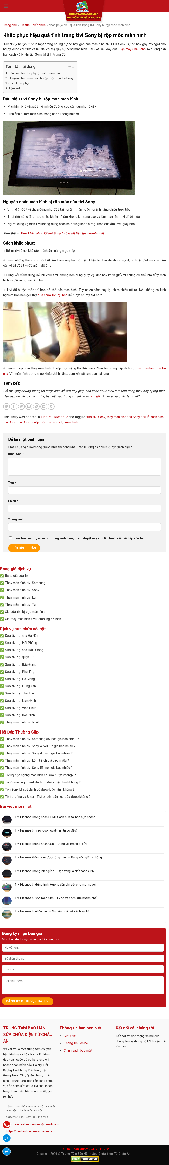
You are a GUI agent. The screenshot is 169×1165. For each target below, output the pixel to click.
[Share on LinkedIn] (43, 406)
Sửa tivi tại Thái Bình (20, 693)
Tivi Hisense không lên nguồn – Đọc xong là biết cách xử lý (54, 871)
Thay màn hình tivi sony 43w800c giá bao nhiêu (39, 746)
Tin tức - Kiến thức (33, 25)
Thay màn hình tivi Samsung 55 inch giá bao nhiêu (40, 739)
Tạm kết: (14, 88)
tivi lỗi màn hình (152, 417)
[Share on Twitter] (21, 406)
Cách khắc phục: (19, 83)
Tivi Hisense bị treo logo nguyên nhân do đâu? (46, 830)
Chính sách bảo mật (78, 1050)
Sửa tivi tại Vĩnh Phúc (20, 708)
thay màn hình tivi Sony (123, 417)
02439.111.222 (99, 1149)
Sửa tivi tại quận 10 (19, 657)
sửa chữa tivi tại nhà (52, 295)
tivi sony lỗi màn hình (62, 422)
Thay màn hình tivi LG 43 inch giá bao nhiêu (36, 760)
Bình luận (16, 454)
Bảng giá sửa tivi (17, 576)
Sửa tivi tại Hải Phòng (21, 643)
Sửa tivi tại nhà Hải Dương (24, 650)
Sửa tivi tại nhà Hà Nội (21, 636)
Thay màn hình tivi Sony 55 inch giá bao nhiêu (37, 768)
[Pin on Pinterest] (36, 406)
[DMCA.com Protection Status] (85, 1159)
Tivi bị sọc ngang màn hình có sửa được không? (39, 775)
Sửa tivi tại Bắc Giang (20, 665)
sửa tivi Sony (95, 417)
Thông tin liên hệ (76, 1043)
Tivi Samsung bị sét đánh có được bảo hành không (41, 782)
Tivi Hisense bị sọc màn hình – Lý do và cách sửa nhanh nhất (56, 898)
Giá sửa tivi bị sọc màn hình (25, 612)
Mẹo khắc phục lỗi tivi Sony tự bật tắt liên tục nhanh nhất (62, 233)
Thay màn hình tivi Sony (22, 590)
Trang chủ (10, 25)
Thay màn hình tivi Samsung (25, 583)
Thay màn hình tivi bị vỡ (22, 722)
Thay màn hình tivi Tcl (20, 605)
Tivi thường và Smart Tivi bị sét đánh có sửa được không (46, 797)
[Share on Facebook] (14, 406)
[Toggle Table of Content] (68, 67)
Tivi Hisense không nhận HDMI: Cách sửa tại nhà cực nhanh (55, 817)
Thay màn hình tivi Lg (20, 597)
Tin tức (95, 396)
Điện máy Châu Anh (132, 49)
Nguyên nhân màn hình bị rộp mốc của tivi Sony (40, 78)
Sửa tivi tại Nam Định (20, 701)
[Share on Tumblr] (51, 406)
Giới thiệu (70, 1036)
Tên (12, 482)
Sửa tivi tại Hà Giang (20, 679)
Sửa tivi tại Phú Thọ (19, 672)
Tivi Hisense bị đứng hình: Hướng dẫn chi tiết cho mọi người (55, 884)
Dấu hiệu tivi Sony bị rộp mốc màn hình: (35, 73)
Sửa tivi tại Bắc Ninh (20, 715)
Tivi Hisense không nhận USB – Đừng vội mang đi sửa (51, 844)
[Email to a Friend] (28, 406)
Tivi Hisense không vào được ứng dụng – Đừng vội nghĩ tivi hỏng (58, 857)
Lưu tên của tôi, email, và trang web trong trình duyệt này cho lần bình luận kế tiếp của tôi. (79, 538)
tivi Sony (9, 422)
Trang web (16, 519)
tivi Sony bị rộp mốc (31, 422)
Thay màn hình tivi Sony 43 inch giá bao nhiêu (37, 753)
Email (13, 501)
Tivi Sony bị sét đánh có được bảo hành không (38, 789)
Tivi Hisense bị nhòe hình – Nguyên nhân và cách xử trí (52, 911)
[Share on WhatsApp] (6, 406)
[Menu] (6, 6)
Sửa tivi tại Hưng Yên (20, 686)
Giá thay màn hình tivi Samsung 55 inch (33, 619)
